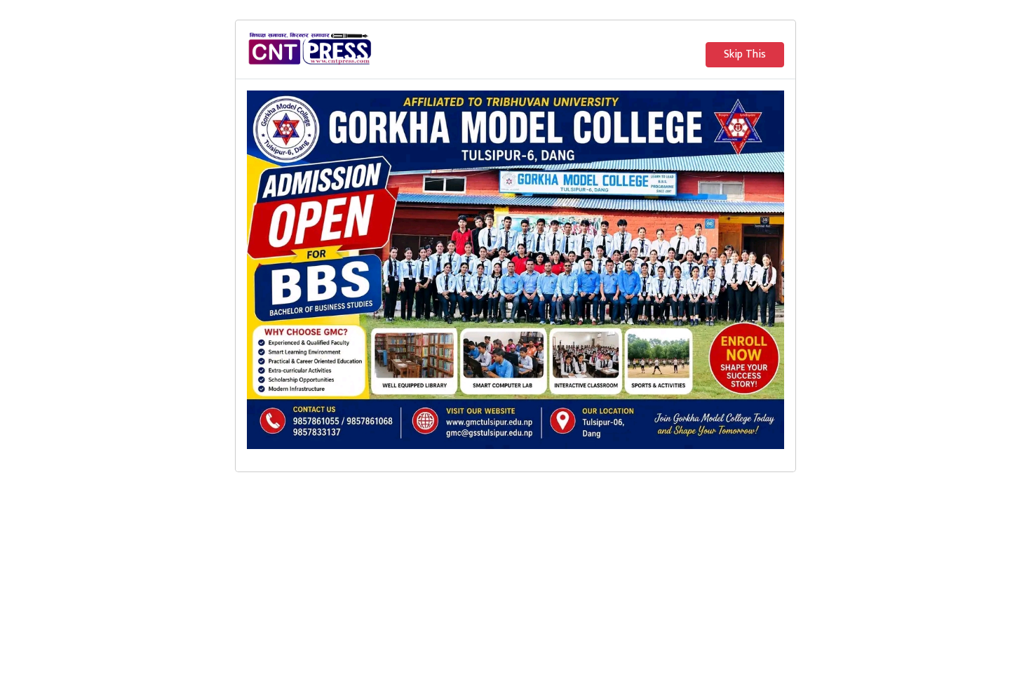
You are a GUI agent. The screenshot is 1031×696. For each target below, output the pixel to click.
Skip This (745, 54)
